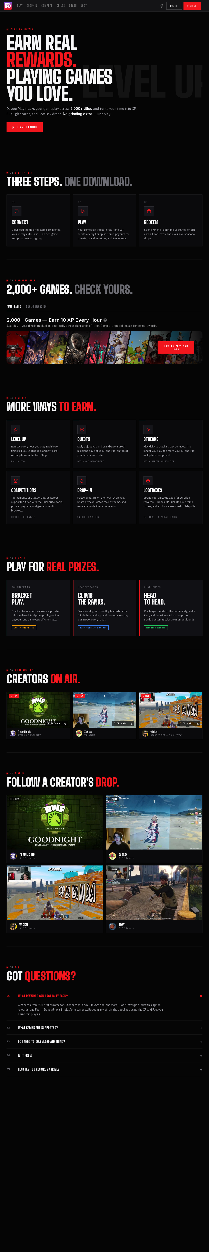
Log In (174, 5)
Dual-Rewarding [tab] (36, 306)
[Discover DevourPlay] (162, 6)
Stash (73, 5)
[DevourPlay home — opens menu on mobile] (8, 6)
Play (20, 5)
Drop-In (32, 5)
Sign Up (192, 5)
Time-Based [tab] (14, 306)
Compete (46, 5)
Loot (84, 5)
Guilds (61, 5)
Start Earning (27, 127)
